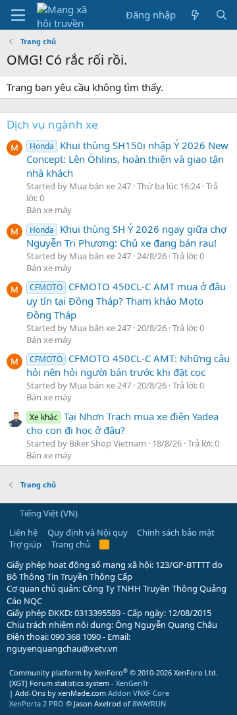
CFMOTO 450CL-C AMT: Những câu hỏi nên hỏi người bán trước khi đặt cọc (128, 365)
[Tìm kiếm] (221, 15)
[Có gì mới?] (195, 15)
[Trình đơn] (18, 15)
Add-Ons (30, 693)
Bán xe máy (49, 210)
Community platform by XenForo (113, 672)
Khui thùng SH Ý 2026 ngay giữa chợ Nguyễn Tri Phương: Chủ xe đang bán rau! (126, 235)
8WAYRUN (149, 703)
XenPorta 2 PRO (36, 703)
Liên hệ (23, 532)
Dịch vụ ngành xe (52, 124)
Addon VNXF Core (138, 693)
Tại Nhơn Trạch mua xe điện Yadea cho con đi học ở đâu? (122, 423)
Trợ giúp (25, 544)
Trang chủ (70, 544)
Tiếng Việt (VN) (48, 513)
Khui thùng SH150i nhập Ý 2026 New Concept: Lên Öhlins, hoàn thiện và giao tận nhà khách (127, 159)
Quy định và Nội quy (87, 532)
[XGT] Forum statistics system (79, 683)
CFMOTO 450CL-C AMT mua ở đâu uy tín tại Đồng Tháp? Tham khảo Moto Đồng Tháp (126, 300)
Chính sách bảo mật (176, 532)
